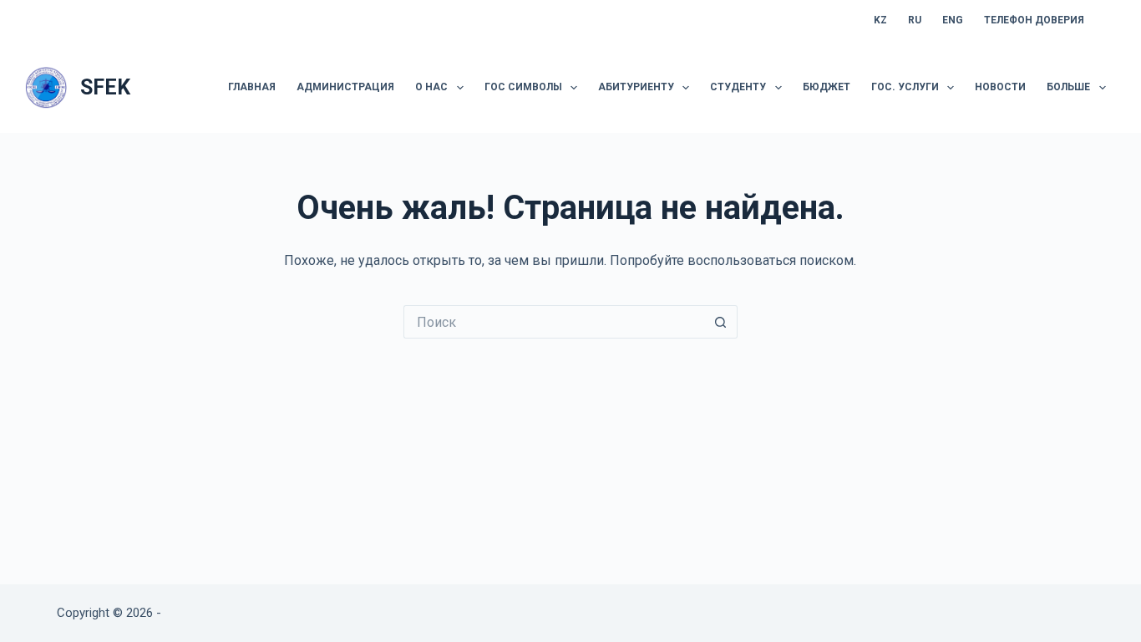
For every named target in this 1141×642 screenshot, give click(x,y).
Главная (252, 87)
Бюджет (826, 87)
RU (914, 20)
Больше (1068, 87)
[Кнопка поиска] (721, 322)
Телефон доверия (1034, 20)
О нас (431, 87)
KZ (880, 20)
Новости (1000, 87)
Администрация (345, 87)
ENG (952, 20)
